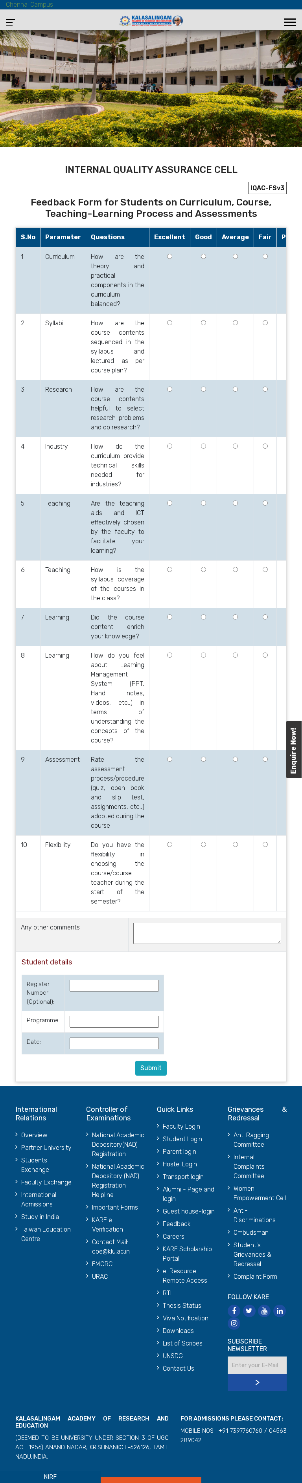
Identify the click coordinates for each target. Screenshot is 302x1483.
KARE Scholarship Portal (187, 1253)
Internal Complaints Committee (249, 1166)
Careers (173, 1236)
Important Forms (115, 1207)
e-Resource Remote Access (185, 1275)
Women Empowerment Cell (260, 1193)
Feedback (177, 1224)
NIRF (50, 1476)
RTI (167, 1293)
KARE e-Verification (107, 1224)
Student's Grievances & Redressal (252, 1254)
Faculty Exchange (46, 1182)
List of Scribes (183, 1343)
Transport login (183, 1177)
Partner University (46, 1147)
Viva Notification (185, 1318)
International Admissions (38, 1199)
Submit (151, 1068)
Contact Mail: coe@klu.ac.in (111, 1246)
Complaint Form (255, 1276)
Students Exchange (35, 1165)
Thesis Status (182, 1305)
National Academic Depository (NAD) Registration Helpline (118, 1181)
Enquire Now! (293, 751)
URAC (100, 1276)
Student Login (182, 1139)
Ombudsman (251, 1232)
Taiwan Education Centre (46, 1234)
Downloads (178, 1331)
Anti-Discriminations (255, 1215)
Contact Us (178, 1368)
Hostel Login (180, 1164)
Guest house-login (189, 1211)
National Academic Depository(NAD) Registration (118, 1144)
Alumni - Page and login (188, 1194)
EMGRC (102, 1264)
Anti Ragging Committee (251, 1139)
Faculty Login (181, 1126)
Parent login (179, 1151)
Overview (34, 1135)
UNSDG (173, 1356)
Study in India (40, 1217)
